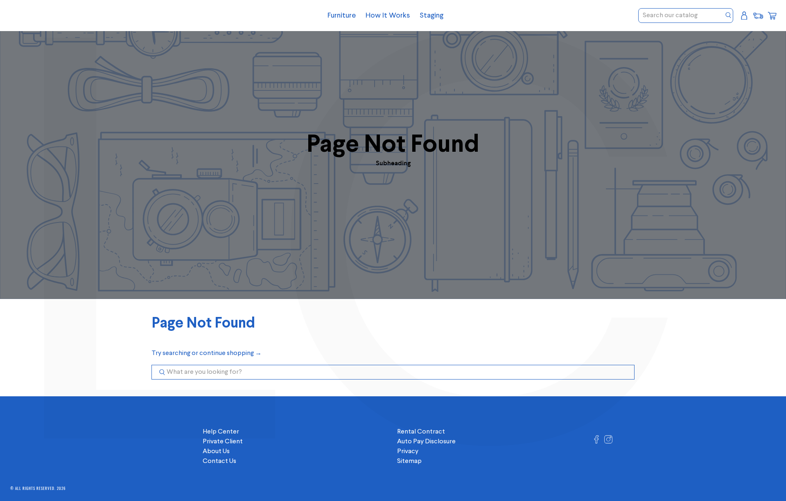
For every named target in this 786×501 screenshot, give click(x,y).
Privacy (407, 451)
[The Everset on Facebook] (596, 442)
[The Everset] (70, 15)
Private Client (223, 441)
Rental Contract (421, 432)
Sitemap (409, 461)
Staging (431, 15)
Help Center (221, 432)
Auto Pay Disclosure (426, 441)
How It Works (388, 15)
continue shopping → (230, 353)
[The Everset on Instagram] (608, 442)
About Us (216, 451)
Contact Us (219, 461)
